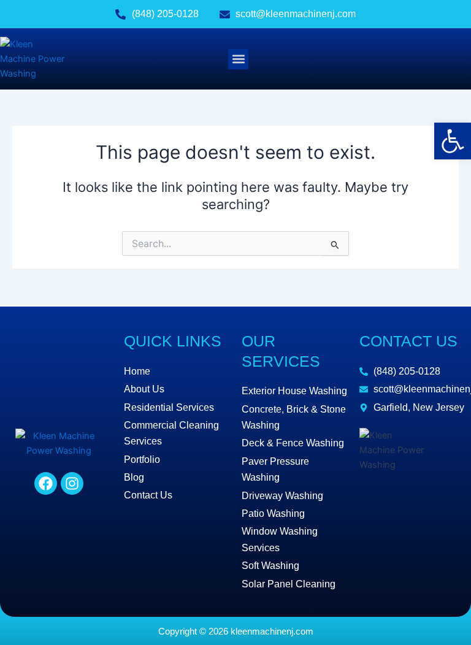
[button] (238, 59)
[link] (452, 141)
